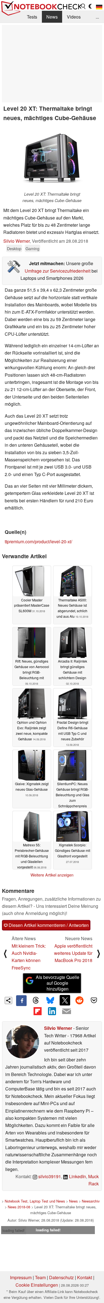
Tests (32, 17)
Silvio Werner (16, 241)
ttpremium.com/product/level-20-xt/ (38, 541)
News (52, 17)
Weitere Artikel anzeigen (52, 875)
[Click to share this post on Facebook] (21, 1000)
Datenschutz (61, 1277)
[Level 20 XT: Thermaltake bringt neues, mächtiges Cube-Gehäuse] (52, 158)
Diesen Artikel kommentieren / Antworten (48, 925)
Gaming (32, 248)
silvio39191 (49, 1176)
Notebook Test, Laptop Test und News (35, 1201)
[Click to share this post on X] (65, 1000)
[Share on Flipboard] (37, 1011)
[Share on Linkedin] (52, 1011)
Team (40, 1277)
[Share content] (8, 1000)
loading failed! (13, 1230)
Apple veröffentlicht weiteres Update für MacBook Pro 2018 (73, 953)
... (97, 17)
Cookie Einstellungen (37, 1285)
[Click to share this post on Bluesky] (50, 1000)
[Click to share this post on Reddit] (79, 1000)
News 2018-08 (19, 1206)
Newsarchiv (91, 1201)
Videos (74, 17)
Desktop (14, 248)
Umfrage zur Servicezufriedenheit (57, 271)
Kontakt (84, 1277)
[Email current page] (66, 1011)
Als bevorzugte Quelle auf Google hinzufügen (57, 983)
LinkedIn (77, 1176)
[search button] (83, 6)
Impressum (21, 1277)
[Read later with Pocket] (94, 1000)
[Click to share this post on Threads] (36, 1000)
